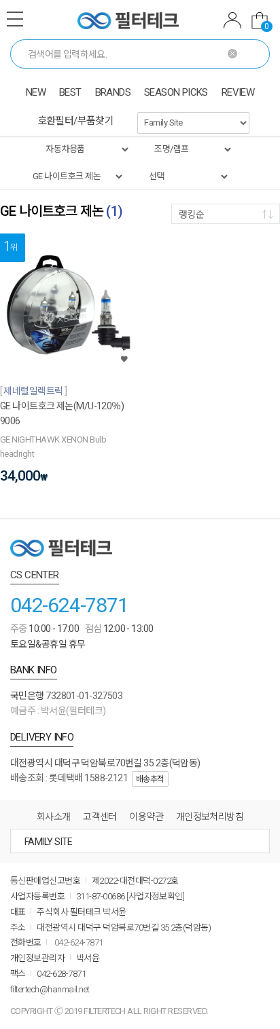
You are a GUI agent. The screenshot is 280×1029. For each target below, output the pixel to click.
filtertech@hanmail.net (50, 989)
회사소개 (54, 816)
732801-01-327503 (84, 695)
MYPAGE (232, 22)
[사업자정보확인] (155, 896)
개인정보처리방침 (210, 816)
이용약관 (146, 816)
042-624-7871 (69, 605)
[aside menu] (15, 19)
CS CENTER (34, 575)
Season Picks (176, 92)
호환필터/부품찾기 (75, 121)
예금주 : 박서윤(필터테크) (58, 710)
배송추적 (150, 779)
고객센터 (100, 816)
